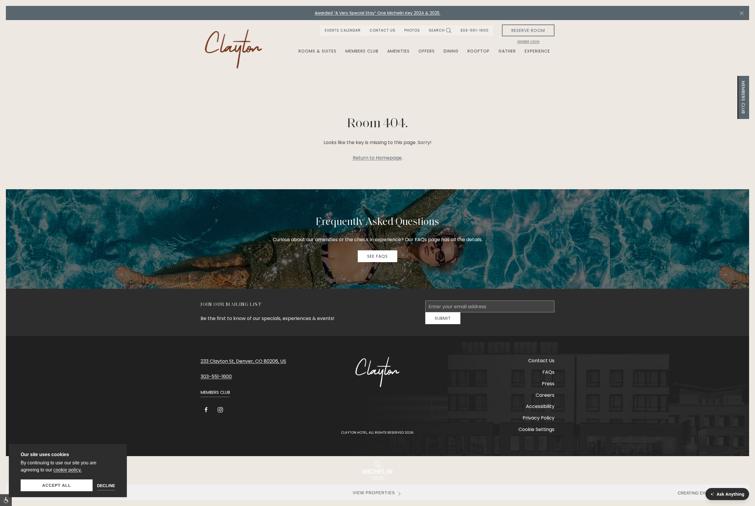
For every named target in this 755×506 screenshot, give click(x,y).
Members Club (743, 97)
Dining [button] (451, 51)
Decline (106, 485)
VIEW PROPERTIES (374, 497)
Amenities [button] (398, 51)
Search (437, 30)
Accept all (56, 485)
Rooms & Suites (317, 51)
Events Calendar (343, 30)
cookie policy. (67, 469)
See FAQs (377, 256)
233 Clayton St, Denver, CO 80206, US (243, 365)
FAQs (548, 376)
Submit (443, 323)
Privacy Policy (538, 422)
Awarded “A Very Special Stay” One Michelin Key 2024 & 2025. (377, 13)
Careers (545, 399)
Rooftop (478, 51)
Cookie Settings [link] (536, 433)
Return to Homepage (377, 157)
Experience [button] (537, 51)
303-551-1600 (474, 30)
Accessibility (540, 410)
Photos (412, 30)
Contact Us (382, 30)
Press (548, 388)
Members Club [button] (361, 51)
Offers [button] (426, 51)
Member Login (528, 42)
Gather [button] (507, 51)
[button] (742, 13)
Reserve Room (528, 30)
